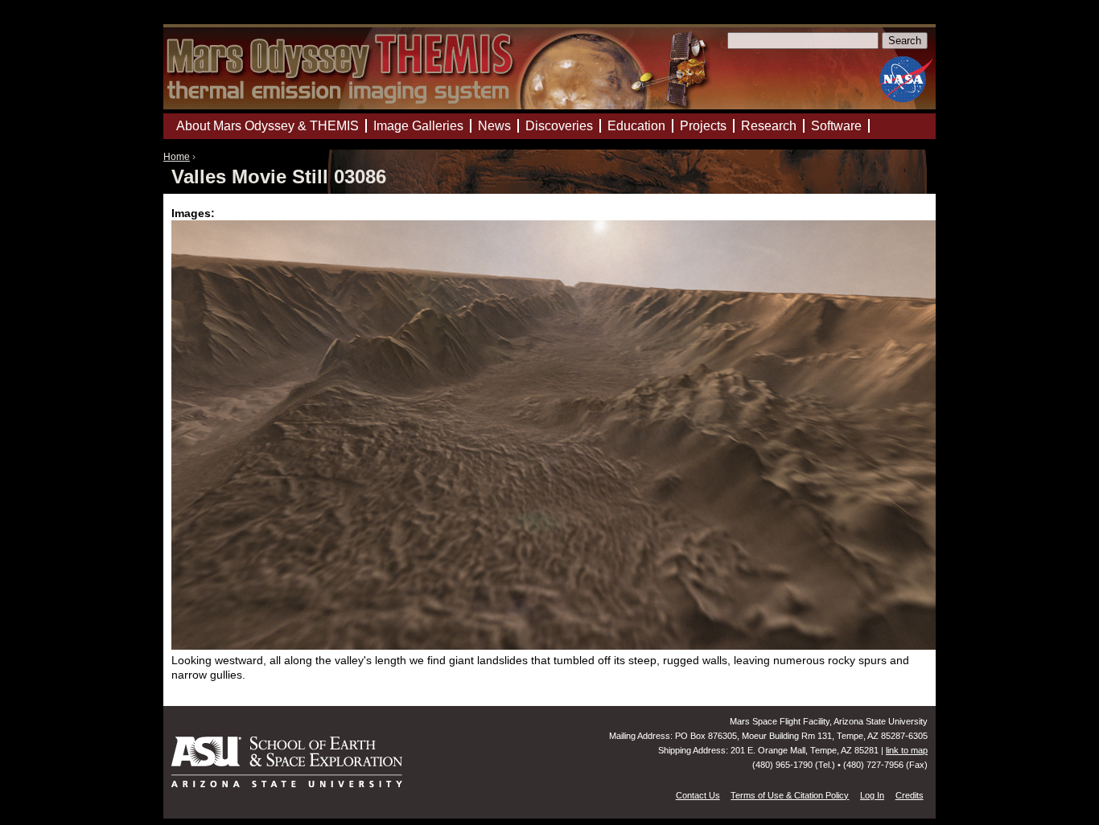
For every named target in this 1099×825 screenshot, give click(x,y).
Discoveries (559, 126)
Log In (872, 795)
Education (636, 126)
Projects (703, 126)
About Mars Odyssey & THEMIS (267, 126)
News (494, 126)
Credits (909, 795)
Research (768, 126)
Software (836, 126)
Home (176, 156)
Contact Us (698, 795)
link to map (907, 750)
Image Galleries (418, 126)
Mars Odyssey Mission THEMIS (209, 19)
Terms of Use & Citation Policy (790, 795)
